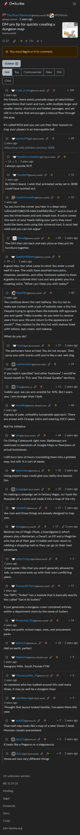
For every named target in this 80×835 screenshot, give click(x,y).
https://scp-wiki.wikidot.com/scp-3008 (29, 147)
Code (6, 820)
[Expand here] (70, 30)
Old (59, 72)
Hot (7, 72)
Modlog (8, 790)
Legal (6, 798)
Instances (9, 805)
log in (26, 51)
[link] (14, 41)
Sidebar (10, 63)
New (49, 72)
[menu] (74, 4)
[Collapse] (7, 90)
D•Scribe (17, 4)
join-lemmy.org (12, 828)
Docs (6, 813)
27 (7, 41)
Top (16, 72)
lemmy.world (9, 33)
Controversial (32, 72)
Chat (8, 80)
